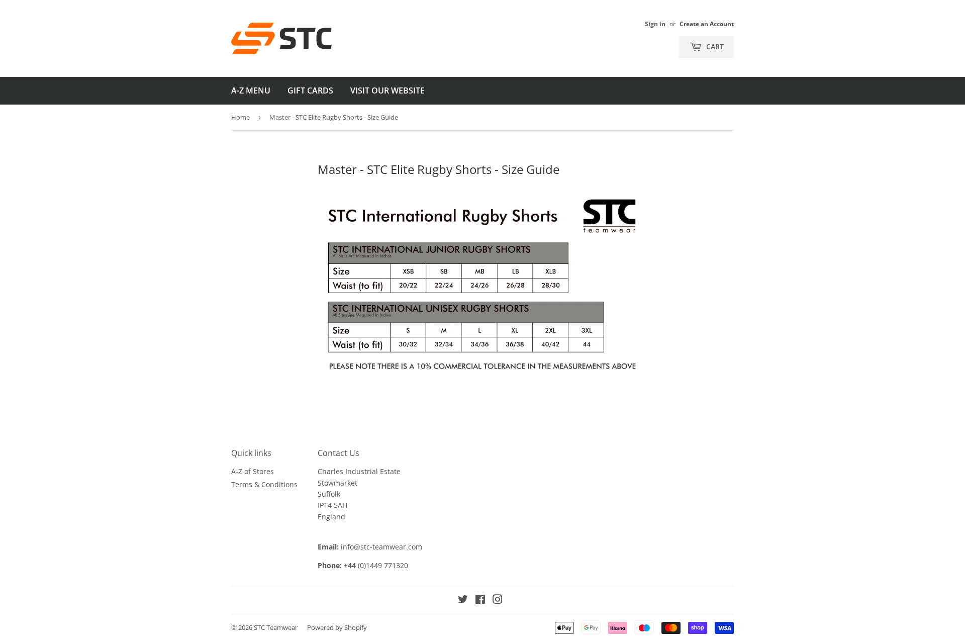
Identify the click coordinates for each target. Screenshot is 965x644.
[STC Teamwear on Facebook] (480, 600)
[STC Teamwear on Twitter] (463, 600)
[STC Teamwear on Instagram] (498, 600)
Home (240, 117)
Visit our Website (387, 90)
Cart (714, 46)
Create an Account (707, 24)
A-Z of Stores (252, 471)
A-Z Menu (250, 90)
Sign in (655, 24)
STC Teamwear (276, 627)
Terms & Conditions (264, 484)
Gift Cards (310, 90)
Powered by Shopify (337, 627)
